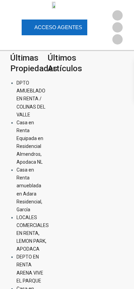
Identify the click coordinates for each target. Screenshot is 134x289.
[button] (117, 5)
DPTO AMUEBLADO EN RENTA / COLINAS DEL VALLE (30, 98)
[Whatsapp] (117, 39)
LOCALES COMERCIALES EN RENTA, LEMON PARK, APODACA (32, 233)
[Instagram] (117, 27)
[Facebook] (117, 15)
